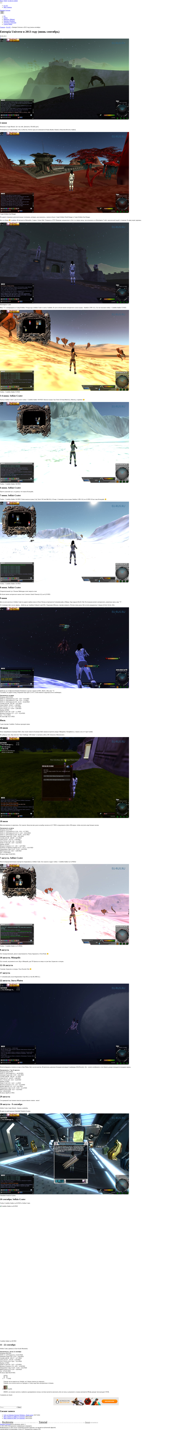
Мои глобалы (8, 7)
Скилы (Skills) (8, 24)
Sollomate (76, 1422)
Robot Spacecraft (69, 1422)
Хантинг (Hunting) (9, 21)
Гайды (6, 18)
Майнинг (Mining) (9, 19)
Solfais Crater (57, 1422)
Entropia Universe (5, 10)
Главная (2, 27)
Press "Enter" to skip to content (9, 1)
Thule (37, 1422)
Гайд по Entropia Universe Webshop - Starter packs (18, 1415)
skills (65, 1422)
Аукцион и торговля (10, 22)
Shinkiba (62, 1422)
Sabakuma (80, 1422)
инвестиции (33, 1422)
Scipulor (49, 1422)
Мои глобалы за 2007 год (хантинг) (14, 1418)
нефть (28, 1422)
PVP (1, 1422)
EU (5, 16)
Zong (52, 1422)
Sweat (87, 1422)
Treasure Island (17, 1422)
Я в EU (6, 5)
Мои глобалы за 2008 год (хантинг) (14, 1416)
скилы (25, 1422)
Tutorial (43, 1422)
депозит (22, 1422)
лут (84, 1422)
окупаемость (94, 1422)
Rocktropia (7, 1422)
